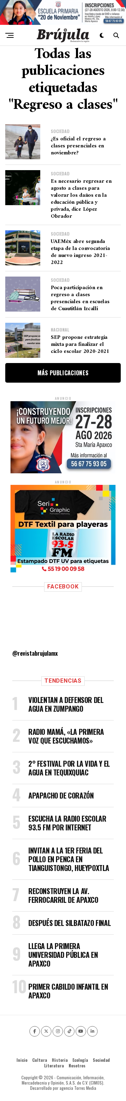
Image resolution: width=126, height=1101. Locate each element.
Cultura (39, 1060)
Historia (60, 1060)
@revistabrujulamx (35, 653)
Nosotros (77, 1065)
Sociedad (101, 1060)
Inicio (21, 1060)
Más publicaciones (63, 373)
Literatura (54, 1065)
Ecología (80, 1060)
